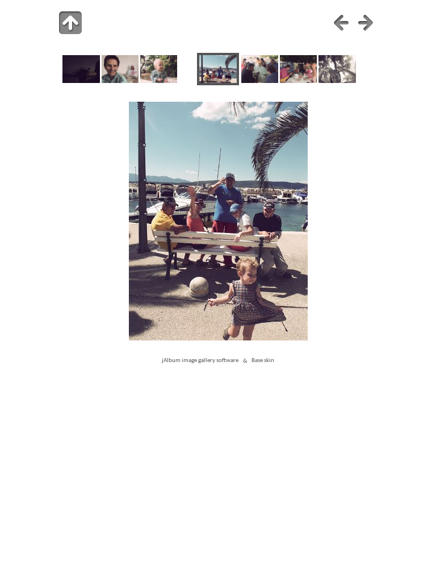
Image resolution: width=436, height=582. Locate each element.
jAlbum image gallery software (200, 361)
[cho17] (120, 81)
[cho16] (80, 81)
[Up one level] (70, 22)
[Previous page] (341, 22)
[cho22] (336, 81)
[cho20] (259, 81)
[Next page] (365, 22)
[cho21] (298, 81)
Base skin (262, 361)
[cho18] (158, 81)
